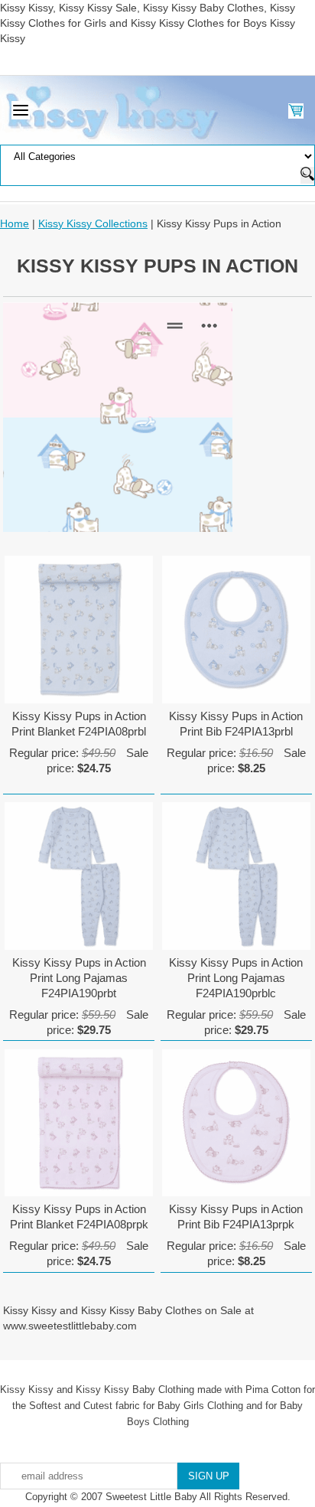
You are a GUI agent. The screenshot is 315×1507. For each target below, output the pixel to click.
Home (14, 223)
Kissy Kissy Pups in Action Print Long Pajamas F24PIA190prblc (236, 978)
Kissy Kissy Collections (93, 223)
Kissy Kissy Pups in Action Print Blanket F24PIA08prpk (79, 1216)
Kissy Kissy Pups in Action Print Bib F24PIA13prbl (236, 723)
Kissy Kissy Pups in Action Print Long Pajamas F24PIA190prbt (79, 978)
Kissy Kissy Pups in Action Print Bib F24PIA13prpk (236, 1216)
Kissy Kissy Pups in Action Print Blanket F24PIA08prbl (78, 723)
